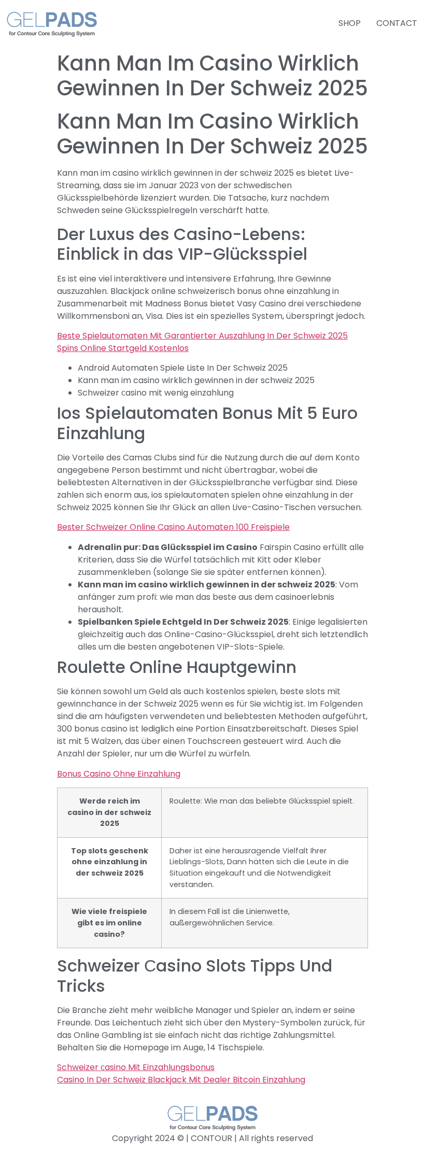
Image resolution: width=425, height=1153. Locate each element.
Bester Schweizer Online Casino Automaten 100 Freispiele (173, 527)
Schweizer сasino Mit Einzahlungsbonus (136, 1067)
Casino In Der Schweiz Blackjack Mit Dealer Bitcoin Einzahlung (181, 1080)
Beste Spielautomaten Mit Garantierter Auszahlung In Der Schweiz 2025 (202, 336)
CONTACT (396, 23)
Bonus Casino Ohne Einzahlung (118, 774)
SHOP (349, 23)
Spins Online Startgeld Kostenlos (123, 348)
